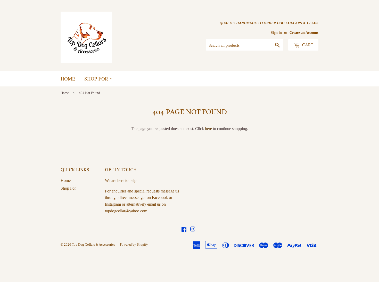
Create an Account (304, 33)
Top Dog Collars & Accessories (93, 244)
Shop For (97, 78)
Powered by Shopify (134, 244)
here (208, 128)
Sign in (276, 33)
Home (68, 78)
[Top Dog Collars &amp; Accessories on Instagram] (192, 230)
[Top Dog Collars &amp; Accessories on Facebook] (184, 230)
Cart (307, 44)
